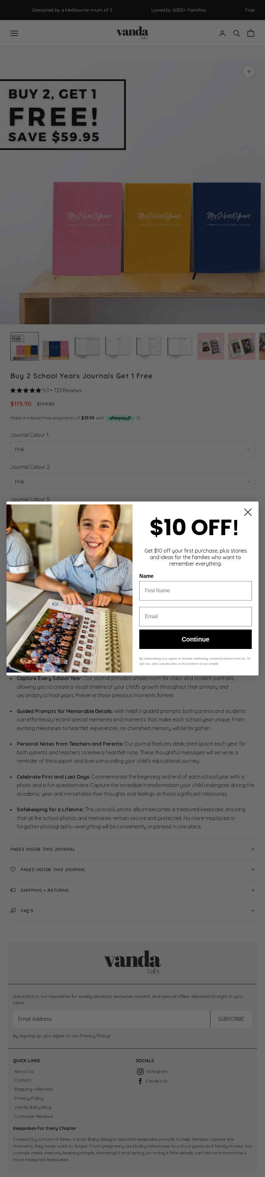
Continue (195, 639)
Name (146, 576)
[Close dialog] (248, 512)
